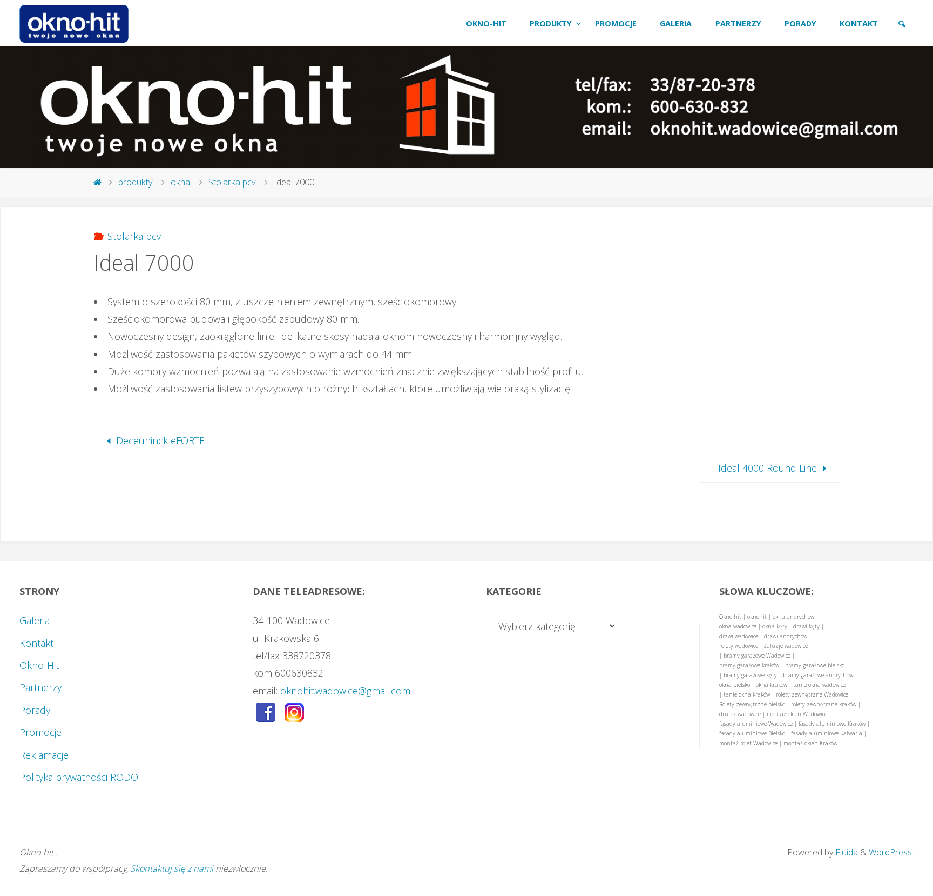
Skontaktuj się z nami (171, 868)
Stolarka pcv (231, 182)
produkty (135, 182)
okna (180, 182)
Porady (34, 710)
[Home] (97, 182)
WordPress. (891, 852)
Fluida (845, 852)
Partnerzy (40, 687)
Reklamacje (44, 754)
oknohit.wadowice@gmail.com (345, 690)
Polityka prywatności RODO (78, 777)
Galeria (34, 620)
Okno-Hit (39, 665)
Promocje (40, 732)
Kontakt (36, 643)
